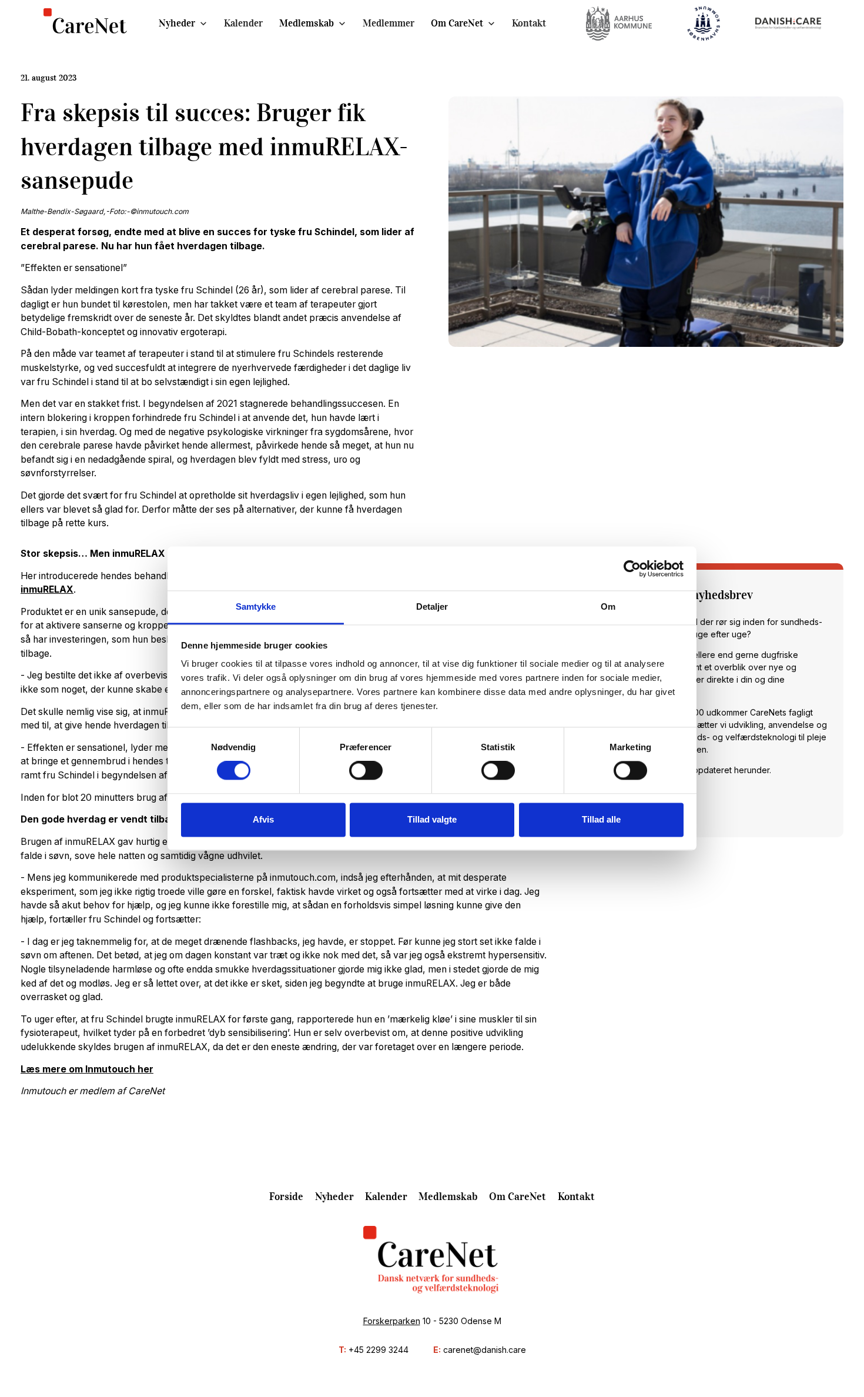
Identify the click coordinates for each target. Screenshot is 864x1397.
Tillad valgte (432, 819)
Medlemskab (306, 23)
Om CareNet (457, 23)
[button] (183, 23)
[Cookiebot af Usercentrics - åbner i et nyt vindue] (632, 568)
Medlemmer (388, 23)
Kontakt (529, 23)
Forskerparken (391, 1321)
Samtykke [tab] (256, 606)
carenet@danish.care (484, 1350)
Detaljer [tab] (432, 606)
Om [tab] (608, 606)
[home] (85, 23)
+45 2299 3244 (378, 1350)
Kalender (243, 23)
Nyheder (177, 23)
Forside (286, 1196)
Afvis (263, 819)
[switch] (366, 770)
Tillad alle (601, 819)
